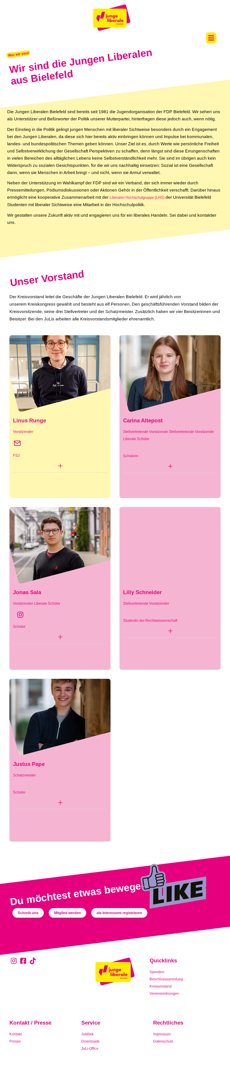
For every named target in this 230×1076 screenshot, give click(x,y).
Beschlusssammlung (166, 979)
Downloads (90, 1041)
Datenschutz (163, 1041)
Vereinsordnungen (164, 993)
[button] (211, 38)
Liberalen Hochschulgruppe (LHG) (137, 197)
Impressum (162, 1034)
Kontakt (15, 1034)
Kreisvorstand (161, 986)
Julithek (87, 1034)
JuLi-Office (89, 1048)
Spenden (157, 972)
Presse (15, 1041)
